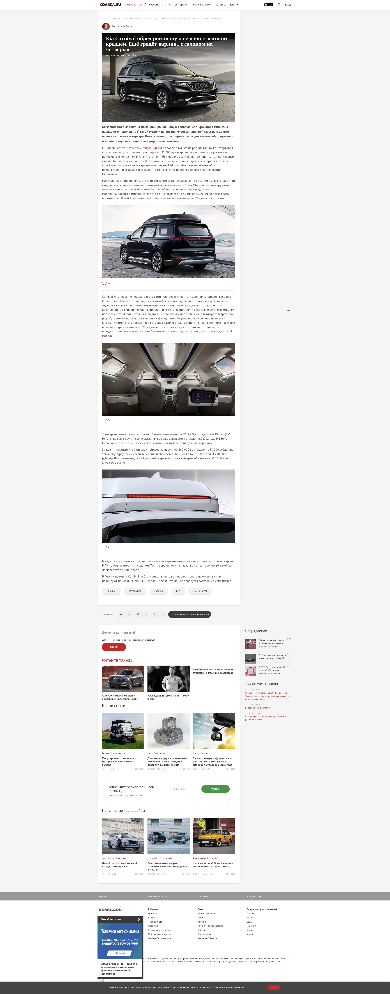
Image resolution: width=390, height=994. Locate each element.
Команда (103, 896)
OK (274, 987)
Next (224, 240)
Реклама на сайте (157, 896)
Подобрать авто (135, 4)
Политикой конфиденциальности (229, 987)
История (201, 921)
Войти (114, 647)
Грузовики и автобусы (159, 929)
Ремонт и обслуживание (210, 925)
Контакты (202, 896)
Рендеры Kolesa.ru (207, 938)
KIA (178, 591)
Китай (250, 917)
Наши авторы (254, 896)
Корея (250, 934)
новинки (158, 591)
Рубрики (153, 909)
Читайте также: (117, 661)
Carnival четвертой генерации (136, 148)
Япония (250, 929)
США (249, 921)
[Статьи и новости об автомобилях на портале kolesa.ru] (110, 4)
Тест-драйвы (180, 4)
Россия (250, 913)
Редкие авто (204, 934)
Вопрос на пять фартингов (257, 707)
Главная (105, 18)
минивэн (111, 591)
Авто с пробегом (201, 4)
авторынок (135, 591)
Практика (220, 4)
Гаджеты (202, 929)
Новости (153, 4)
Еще (231, 4)
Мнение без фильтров (159, 938)
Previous (113, 240)
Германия (251, 925)
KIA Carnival (200, 591)
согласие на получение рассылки (127, 795)
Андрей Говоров (126, 26)
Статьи (166, 4)
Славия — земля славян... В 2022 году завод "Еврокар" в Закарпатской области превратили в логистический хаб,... (267, 695)
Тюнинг (201, 917)
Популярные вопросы (159, 934)
